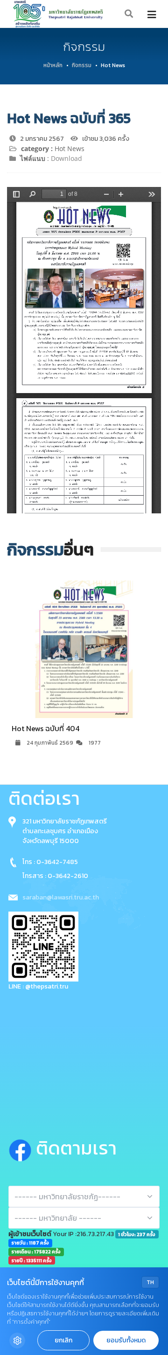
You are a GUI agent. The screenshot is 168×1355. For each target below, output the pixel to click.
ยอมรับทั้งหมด (126, 1340)
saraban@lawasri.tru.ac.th (60, 897)
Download (66, 158)
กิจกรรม (81, 65)
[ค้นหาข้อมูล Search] (129, 14)
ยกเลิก (63, 1340)
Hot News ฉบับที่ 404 (45, 728)
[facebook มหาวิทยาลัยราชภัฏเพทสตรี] (22, 1148)
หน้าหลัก (53, 65)
